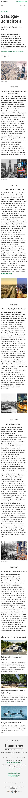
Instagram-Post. (6, 274)
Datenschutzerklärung (14, 773)
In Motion (4, 11)
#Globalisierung (6, 51)
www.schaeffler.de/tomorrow (14, 768)
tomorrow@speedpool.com (14, 762)
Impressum (14, 772)
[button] (2, 5)
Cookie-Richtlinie (14, 776)
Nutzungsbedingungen (14, 775)
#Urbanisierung (18, 51)
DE (24, 5)
